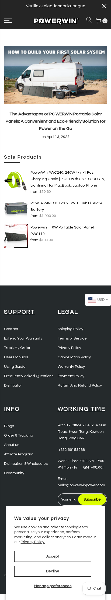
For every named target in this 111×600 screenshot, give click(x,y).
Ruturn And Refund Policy (80, 385)
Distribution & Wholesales (26, 464)
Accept (52, 556)
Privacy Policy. (33, 542)
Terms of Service (72, 338)
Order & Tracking (18, 435)
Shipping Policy (70, 329)
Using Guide (15, 367)
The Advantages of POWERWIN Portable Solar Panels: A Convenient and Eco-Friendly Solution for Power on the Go (55, 121)
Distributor (13, 385)
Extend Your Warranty (23, 338)
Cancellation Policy (74, 357)
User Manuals (16, 357)
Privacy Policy (69, 348)
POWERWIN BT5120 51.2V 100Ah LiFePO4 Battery (66, 206)
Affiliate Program (18, 454)
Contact (11, 329)
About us (11, 445)
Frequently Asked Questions (28, 376)
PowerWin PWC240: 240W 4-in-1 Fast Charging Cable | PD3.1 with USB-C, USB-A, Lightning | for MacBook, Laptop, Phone (67, 179)
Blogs (9, 426)
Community (14, 473)
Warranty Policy (71, 367)
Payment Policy (71, 376)
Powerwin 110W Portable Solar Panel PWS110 (62, 231)
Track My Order (17, 348)
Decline (52, 571)
